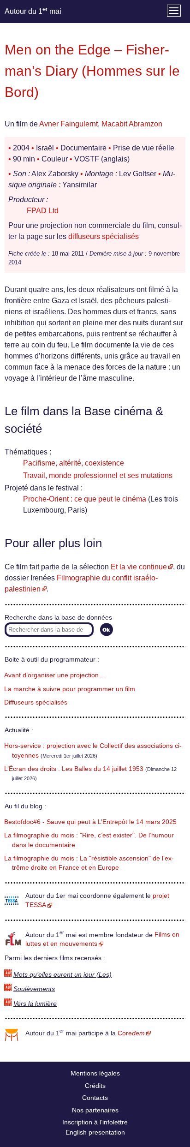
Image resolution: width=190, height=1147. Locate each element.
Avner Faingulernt (68, 124)
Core (131, 1033)
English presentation (95, 1132)
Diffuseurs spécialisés (35, 702)
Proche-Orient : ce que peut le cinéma (84, 499)
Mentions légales (95, 1073)
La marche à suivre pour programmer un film (69, 689)
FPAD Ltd (43, 211)
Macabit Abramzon (131, 124)
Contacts (95, 1097)
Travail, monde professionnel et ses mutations (97, 475)
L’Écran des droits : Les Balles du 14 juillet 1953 (73, 768)
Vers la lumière (35, 1003)
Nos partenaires (95, 1110)
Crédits (95, 1085)
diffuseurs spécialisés (103, 236)
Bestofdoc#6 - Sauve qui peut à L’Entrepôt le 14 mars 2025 (90, 821)
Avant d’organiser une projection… (54, 675)
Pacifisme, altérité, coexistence (73, 463)
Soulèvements (34, 989)
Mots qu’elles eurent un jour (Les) (62, 974)
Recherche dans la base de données (58, 617)
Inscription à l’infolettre (95, 1122)
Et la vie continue (139, 567)
